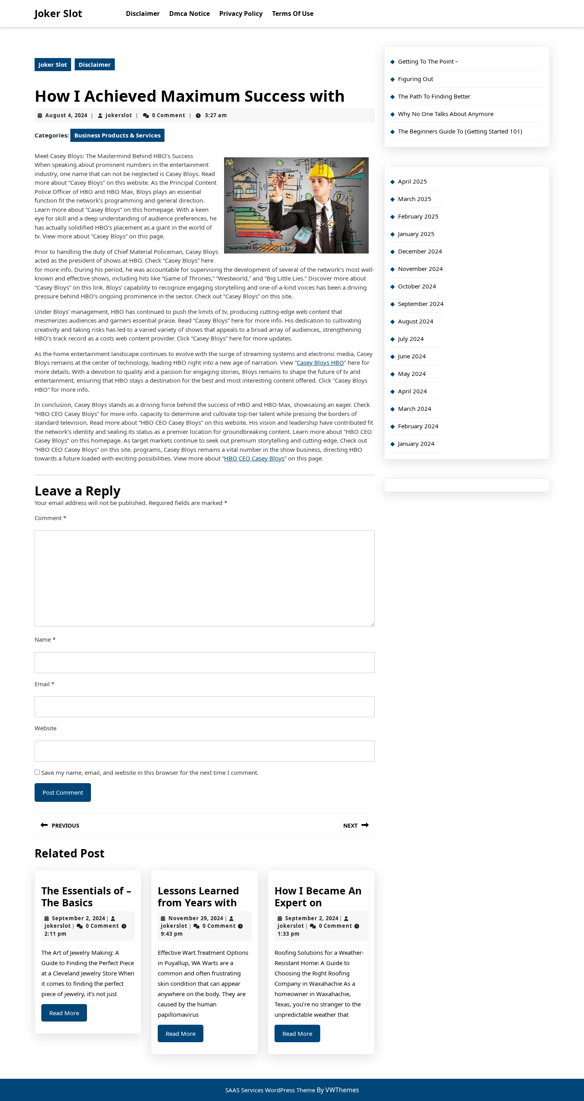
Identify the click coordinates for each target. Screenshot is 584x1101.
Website (45, 728)
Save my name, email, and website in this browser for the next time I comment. (150, 772)
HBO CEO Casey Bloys (254, 458)
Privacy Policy (241, 13)
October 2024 (417, 286)
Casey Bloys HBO (320, 362)
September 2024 (421, 304)
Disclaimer (143, 13)
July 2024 (411, 338)
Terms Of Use (292, 13)
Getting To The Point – (428, 61)
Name (45, 639)
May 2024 (412, 373)
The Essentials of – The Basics (86, 896)
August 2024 (415, 321)
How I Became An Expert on (318, 896)
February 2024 (418, 426)
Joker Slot (58, 13)
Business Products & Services (117, 135)
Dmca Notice (189, 13)
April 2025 (412, 181)
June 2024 (412, 356)
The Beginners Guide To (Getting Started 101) (460, 131)
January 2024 (416, 443)
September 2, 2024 (78, 918)
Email (44, 684)
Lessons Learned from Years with (198, 896)
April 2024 (412, 391)
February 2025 (418, 216)
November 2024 (420, 269)
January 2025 (416, 234)
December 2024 (420, 251)
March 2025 (414, 199)
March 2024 (414, 408)
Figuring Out (415, 79)
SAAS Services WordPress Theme (271, 1090)
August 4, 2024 (66, 115)
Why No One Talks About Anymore (445, 114)
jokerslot (119, 115)
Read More (68, 1015)
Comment (50, 518)
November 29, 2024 (195, 918)
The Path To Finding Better (434, 96)
